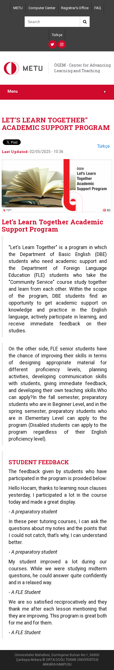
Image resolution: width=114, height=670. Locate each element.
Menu (56, 91)
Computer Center (41, 8)
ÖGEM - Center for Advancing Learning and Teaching (82, 67)
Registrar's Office (75, 8)
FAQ (97, 8)
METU (18, 8)
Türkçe (57, 35)
